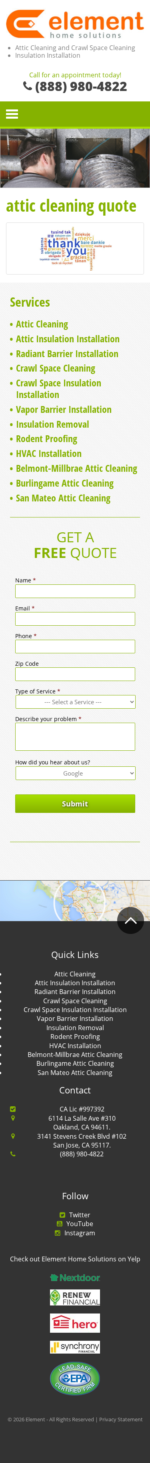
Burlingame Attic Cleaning (65, 482)
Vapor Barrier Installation (64, 409)
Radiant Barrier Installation (67, 353)
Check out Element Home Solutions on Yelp (75, 1259)
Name (25, 580)
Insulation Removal (52, 423)
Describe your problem (48, 719)
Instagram (79, 1233)
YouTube (79, 1223)
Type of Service (37, 691)
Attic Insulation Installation (68, 338)
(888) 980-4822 (82, 1154)
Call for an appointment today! (75, 75)
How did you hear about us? (52, 762)
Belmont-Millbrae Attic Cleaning (76, 468)
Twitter (79, 1214)
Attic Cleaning (42, 323)
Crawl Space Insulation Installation (58, 388)
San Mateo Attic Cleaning (63, 497)
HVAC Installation (49, 453)
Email (25, 608)
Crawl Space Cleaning (55, 367)
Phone (26, 636)
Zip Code (27, 663)
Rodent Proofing (46, 438)
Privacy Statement (121, 1419)
